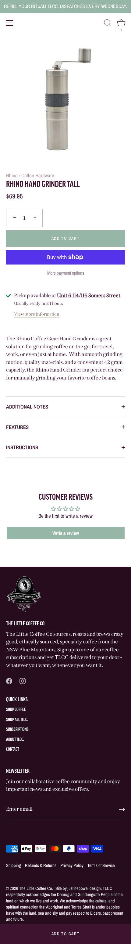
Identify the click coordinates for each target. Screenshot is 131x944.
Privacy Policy (71, 865)
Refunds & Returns (40, 865)
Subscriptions (17, 729)
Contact (12, 749)
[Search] (107, 24)
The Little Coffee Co (35, 888)
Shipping (13, 865)
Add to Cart (65, 933)
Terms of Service (101, 865)
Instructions (22, 447)
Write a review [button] (65, 533)
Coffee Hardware (37, 175)
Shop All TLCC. (17, 720)
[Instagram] (22, 680)
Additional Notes (27, 406)
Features (17, 427)
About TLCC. (15, 740)
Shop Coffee (16, 710)
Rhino (12, 175)
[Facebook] (9, 680)
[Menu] (9, 23)
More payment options (65, 273)
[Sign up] (122, 809)
